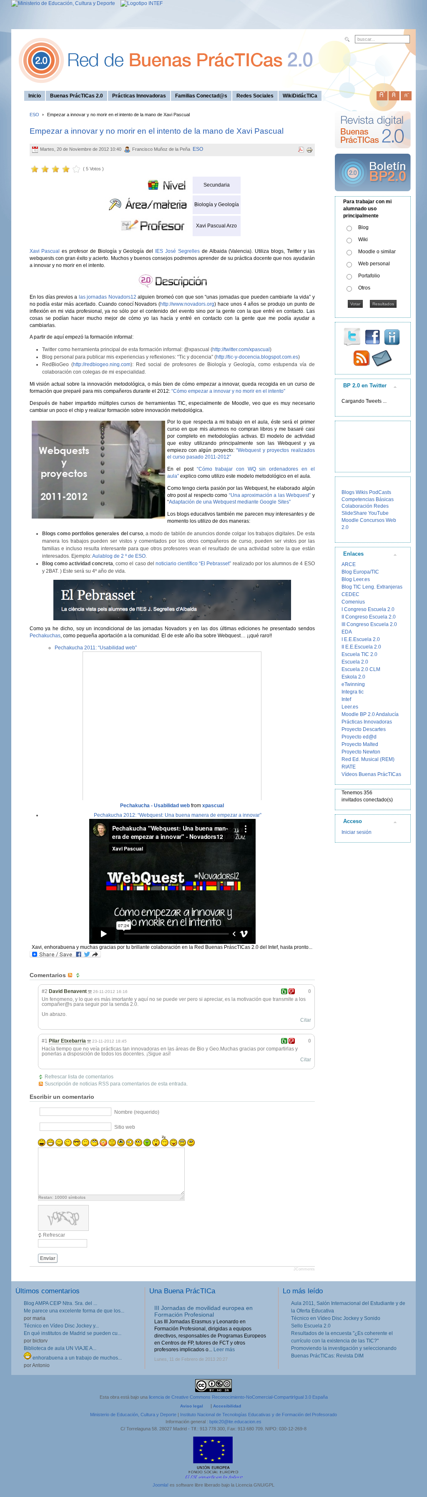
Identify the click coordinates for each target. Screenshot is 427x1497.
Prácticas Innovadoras (367, 722)
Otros (364, 288)
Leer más (200, 1349)
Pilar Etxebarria (67, 1041)
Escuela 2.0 (355, 662)
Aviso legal (191, 1406)
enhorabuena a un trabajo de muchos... (76, 1358)
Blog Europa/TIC (360, 572)
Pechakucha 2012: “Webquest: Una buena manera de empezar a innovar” (177, 815)
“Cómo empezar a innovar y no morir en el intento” (227, 391)
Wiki (363, 239)
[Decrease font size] (406, 94)
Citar (305, 1020)
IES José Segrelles (176, 251)
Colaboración (357, 506)
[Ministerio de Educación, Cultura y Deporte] (63, 3)
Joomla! (160, 1484)
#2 (45, 991)
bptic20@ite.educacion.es (235, 1421)
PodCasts (380, 492)
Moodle (350, 520)
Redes (381, 506)
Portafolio (369, 276)
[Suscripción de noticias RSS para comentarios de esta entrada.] (71, 975)
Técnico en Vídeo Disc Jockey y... (61, 1326)
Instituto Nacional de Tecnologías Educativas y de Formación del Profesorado (258, 1414)
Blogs (348, 492)
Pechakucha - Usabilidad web (155, 805)
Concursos (372, 520)
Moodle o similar (377, 251)
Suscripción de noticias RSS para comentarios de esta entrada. (116, 1084)
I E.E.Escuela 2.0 (361, 639)
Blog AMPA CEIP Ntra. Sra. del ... (60, 1303)
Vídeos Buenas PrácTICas (371, 774)
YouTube (378, 513)
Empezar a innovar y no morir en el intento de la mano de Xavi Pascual (157, 131)
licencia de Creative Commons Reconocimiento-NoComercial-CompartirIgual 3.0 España (238, 1397)
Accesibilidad (227, 1406)
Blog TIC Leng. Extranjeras (372, 587)
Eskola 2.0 (353, 677)
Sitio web (124, 1127)
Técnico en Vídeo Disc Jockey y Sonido (335, 1318)
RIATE (349, 767)
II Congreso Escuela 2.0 (369, 617)
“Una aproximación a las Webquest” (269, 495)
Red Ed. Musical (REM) (368, 759)
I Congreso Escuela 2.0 (368, 609)
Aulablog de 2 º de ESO (118, 556)
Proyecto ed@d (359, 737)
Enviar (47, 1258)
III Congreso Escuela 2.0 (369, 624)
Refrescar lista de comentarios (79, 1077)
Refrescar (54, 1235)
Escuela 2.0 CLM (361, 669)
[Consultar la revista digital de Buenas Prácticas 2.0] (373, 152)
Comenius (353, 602)
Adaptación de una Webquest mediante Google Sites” (230, 502)
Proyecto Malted (360, 744)
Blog (363, 227)
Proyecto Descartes (364, 729)
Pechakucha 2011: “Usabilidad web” (96, 648)
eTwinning (353, 684)
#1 (45, 1041)
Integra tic (353, 692)
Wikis (362, 492)
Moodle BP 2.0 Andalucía (370, 714)
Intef (346, 699)
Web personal (374, 264)
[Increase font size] (382, 94)
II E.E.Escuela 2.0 (361, 647)
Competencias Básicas (368, 499)
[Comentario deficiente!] (292, 991)
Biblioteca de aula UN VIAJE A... (60, 1348)
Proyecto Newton (361, 752)
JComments (304, 1269)
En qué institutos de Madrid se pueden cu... (72, 1333)
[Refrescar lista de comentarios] (79, 975)
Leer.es (350, 707)
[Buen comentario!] (284, 991)
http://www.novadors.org (187, 304)
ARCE (349, 564)
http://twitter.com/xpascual (241, 349)
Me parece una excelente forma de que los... (74, 1311)
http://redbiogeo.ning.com (102, 364)
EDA (347, 632)
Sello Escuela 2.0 (311, 1326)
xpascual (213, 805)
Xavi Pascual (46, 251)
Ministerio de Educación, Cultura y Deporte (133, 1414)
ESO (34, 114)
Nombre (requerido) (136, 1112)
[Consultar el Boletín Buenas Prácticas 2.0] (373, 194)
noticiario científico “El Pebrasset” (193, 563)
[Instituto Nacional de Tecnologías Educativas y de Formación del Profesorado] (139, 3)
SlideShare (354, 513)
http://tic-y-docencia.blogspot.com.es (257, 357)
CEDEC (350, 594)
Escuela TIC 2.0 (359, 654)
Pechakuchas (45, 636)
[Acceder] (172, 600)
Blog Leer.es (356, 579)
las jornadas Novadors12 (107, 297)
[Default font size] (394, 94)
